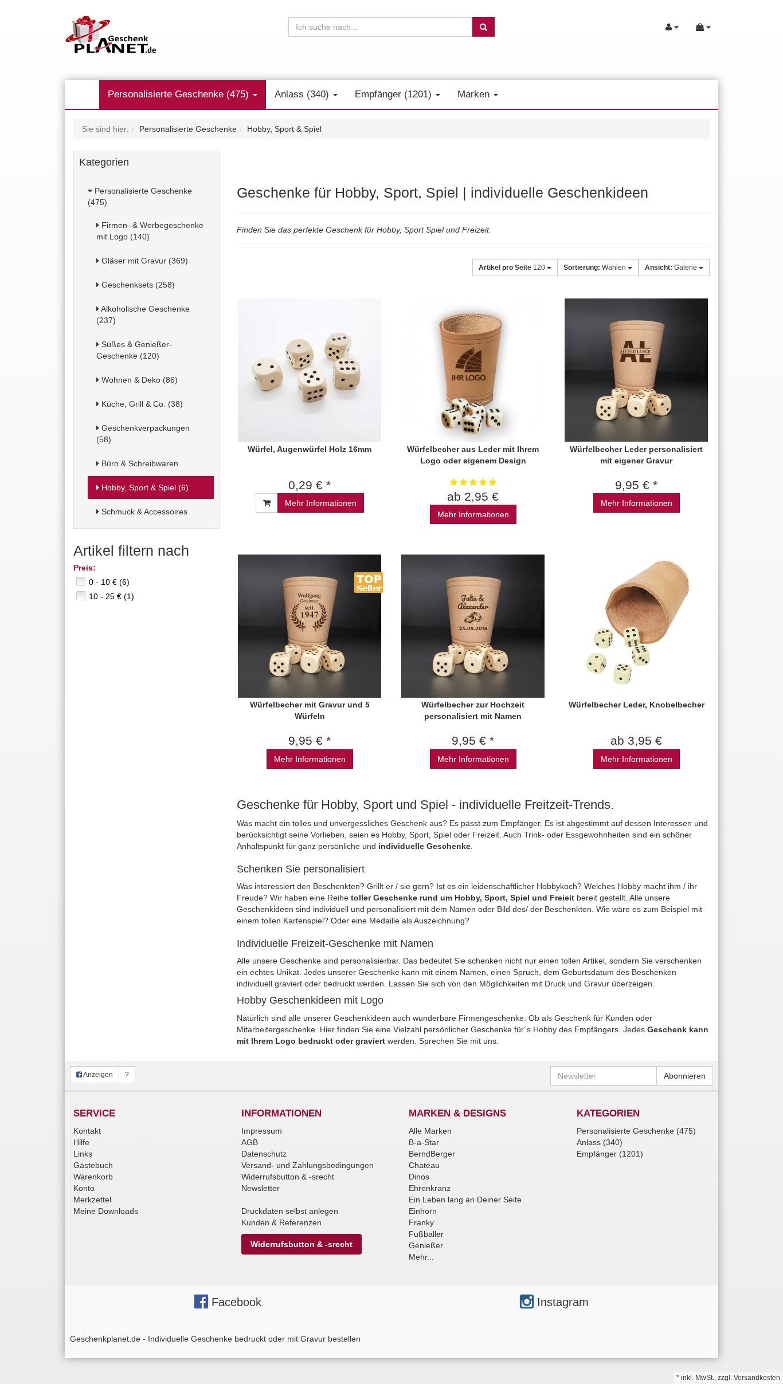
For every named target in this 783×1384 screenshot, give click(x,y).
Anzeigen (97, 1075)
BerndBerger (432, 1153)
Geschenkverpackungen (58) (143, 433)
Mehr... (421, 1256)
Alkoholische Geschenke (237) (143, 314)
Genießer (426, 1245)
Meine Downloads (105, 1211)
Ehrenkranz (430, 1188)
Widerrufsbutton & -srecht (287, 1176)
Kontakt (87, 1130)
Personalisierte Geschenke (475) (180, 94)
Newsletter (260, 1188)
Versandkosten (757, 1378)
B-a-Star (424, 1142)
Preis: (84, 567)
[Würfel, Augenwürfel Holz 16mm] (310, 370)
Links (82, 1153)
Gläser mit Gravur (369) (143, 260)
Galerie (672, 268)
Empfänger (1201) (394, 94)
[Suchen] (483, 27)
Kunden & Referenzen (281, 1222)
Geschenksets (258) (137, 284)
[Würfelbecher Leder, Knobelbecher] (636, 626)
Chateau (424, 1165)
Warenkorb (93, 1176)
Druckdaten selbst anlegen (289, 1211)
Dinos (419, 1176)
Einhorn (423, 1211)
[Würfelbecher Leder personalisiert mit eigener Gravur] (636, 370)
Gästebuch (93, 1165)
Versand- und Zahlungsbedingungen (307, 1165)
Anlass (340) (303, 94)
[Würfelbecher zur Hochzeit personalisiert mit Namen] (473, 626)
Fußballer (426, 1233)
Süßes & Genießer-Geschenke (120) (134, 350)
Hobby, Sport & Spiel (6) (144, 487)
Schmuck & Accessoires (143, 511)
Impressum (261, 1130)
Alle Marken (430, 1130)
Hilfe (81, 1142)
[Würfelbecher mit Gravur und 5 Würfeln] (310, 626)
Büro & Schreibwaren (138, 463)
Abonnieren (685, 1075)
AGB (249, 1142)
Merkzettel (92, 1199)
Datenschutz (264, 1153)
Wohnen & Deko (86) (138, 379)
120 (513, 268)
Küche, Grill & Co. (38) (141, 403)
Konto (84, 1188)
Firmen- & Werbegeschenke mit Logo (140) (149, 231)
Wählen (595, 268)
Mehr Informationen (321, 503)
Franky (421, 1222)
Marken (474, 94)
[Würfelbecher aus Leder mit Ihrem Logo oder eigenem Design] (473, 370)
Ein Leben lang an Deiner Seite (465, 1199)
